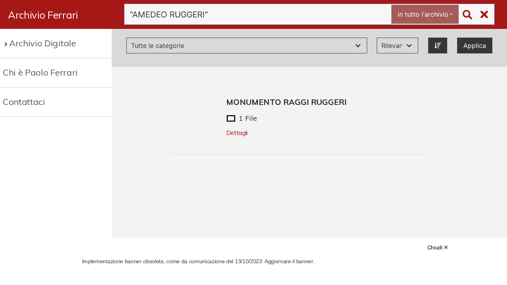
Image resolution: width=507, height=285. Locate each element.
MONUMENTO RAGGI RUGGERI (286, 102)
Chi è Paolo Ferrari (40, 72)
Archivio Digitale (42, 43)
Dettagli (237, 133)
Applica (474, 45)
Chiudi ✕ (437, 247)
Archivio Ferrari (43, 14)
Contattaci (24, 101)
